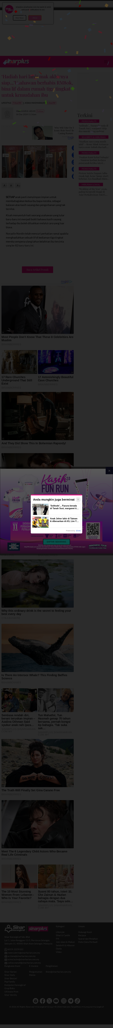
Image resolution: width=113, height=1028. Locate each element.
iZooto (78, 531)
